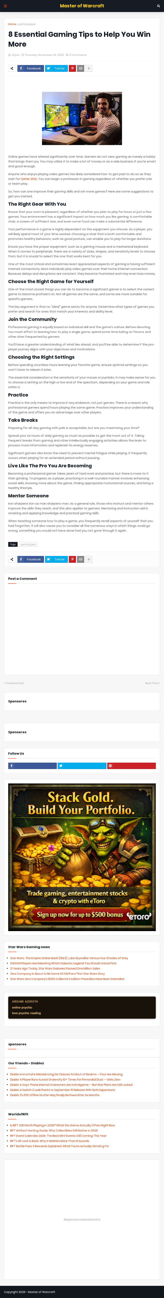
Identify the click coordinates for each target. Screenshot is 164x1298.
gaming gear (27, 24)
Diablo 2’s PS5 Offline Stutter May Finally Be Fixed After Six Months (55, 1095)
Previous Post (15, 683)
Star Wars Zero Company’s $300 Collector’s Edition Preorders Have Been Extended (67, 979)
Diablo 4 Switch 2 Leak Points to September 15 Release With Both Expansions (62, 1090)
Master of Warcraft (82, 6)
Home (12, 24)
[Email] (80, 68)
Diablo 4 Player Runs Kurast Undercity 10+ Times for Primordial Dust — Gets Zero (65, 1080)
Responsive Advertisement (82, 1220)
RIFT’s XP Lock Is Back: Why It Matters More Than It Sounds (49, 1141)
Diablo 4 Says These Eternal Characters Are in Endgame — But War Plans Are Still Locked (71, 1085)
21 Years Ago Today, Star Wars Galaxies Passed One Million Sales (55, 968)
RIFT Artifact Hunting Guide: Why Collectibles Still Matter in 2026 (54, 1131)
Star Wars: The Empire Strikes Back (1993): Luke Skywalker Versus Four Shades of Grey (69, 958)
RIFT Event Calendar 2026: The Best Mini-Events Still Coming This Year (58, 1136)
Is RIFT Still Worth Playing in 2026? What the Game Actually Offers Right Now (62, 1125)
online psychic (22, 1007)
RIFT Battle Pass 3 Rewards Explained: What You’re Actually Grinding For (59, 1146)
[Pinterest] (72, 68)
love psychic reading (26, 1013)
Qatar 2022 (29, 179)
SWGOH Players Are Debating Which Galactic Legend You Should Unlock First (63, 963)
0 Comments (78, 55)
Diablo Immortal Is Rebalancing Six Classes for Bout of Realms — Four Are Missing (66, 1074)
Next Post (151, 683)
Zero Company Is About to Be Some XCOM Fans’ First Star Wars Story (57, 974)
